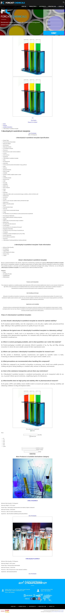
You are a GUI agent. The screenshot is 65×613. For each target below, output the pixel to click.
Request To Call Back (32, 122)
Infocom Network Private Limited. (58, 611)
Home (4, 123)
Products (5, 125)
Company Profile (33, 6)
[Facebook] (31, 599)
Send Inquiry (33, 120)
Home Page (24, 6)
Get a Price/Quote (32, 133)
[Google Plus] (39, 599)
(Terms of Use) (61, 610)
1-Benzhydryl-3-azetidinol (32, 558)
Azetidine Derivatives (7, 127)
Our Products (42, 6)
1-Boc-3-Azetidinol (33, 500)
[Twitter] (34, 599)
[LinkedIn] (36, 599)
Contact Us (61, 6)
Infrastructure (52, 6)
